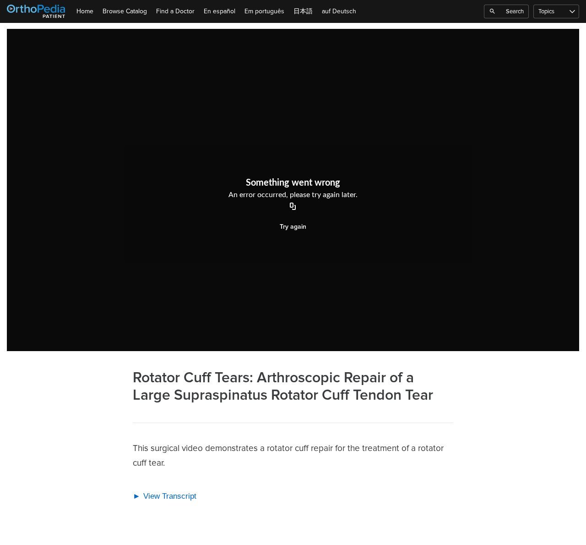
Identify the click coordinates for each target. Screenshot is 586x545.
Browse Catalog (125, 11)
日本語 (303, 11)
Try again (293, 227)
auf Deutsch (339, 11)
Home (84, 11)
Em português (264, 11)
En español (219, 11)
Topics (546, 11)
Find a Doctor (175, 11)
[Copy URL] (293, 207)
